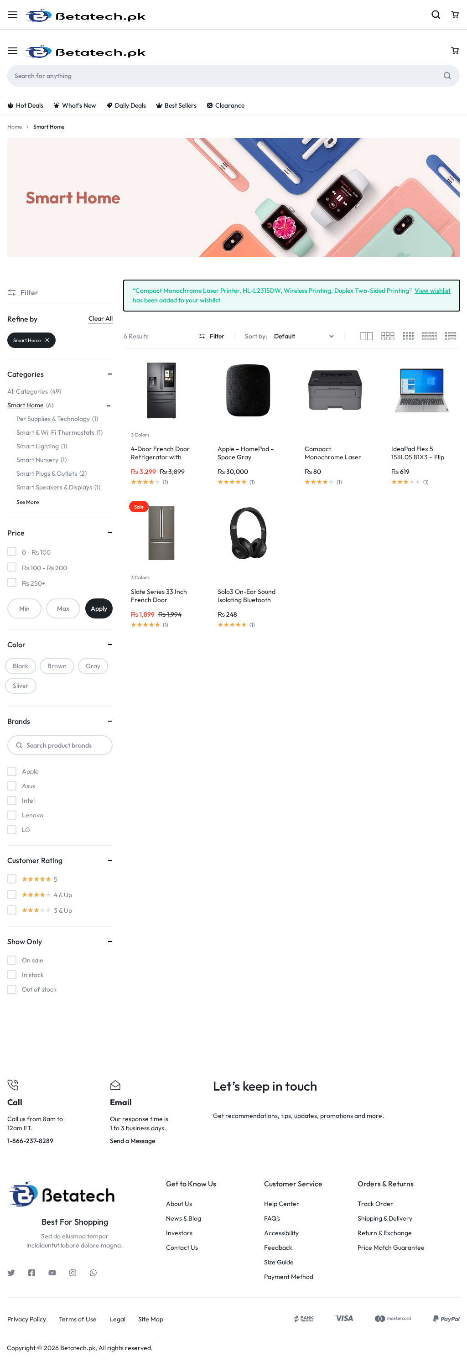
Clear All (100, 318)
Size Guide (279, 1262)
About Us (179, 1204)
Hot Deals (29, 105)
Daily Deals (130, 105)
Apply (99, 608)
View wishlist (433, 290)
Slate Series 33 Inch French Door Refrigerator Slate (159, 599)
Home (14, 126)
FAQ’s (272, 1218)
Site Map (150, 1319)
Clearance (229, 105)
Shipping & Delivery (385, 1218)
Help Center (281, 1204)
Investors (179, 1233)
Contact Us (182, 1248)
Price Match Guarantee (391, 1248)
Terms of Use (78, 1319)
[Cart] (455, 51)
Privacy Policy (26, 1319)
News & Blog (183, 1218)
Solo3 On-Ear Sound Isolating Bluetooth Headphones (246, 599)
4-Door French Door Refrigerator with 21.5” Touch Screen (160, 457)
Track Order (375, 1204)
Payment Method (288, 1277)
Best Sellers (181, 105)
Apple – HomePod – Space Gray (246, 453)
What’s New (79, 105)
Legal (117, 1319)
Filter (217, 336)
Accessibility (281, 1233)
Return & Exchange (385, 1233)
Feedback (278, 1248)
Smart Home (27, 340)
